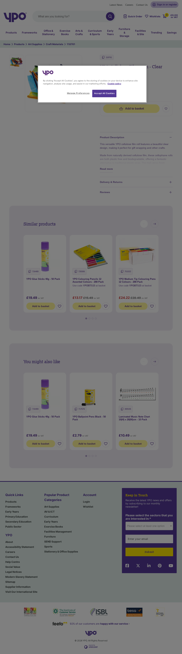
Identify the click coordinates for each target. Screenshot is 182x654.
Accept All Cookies (104, 93)
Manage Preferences (78, 93)
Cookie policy (114, 83)
